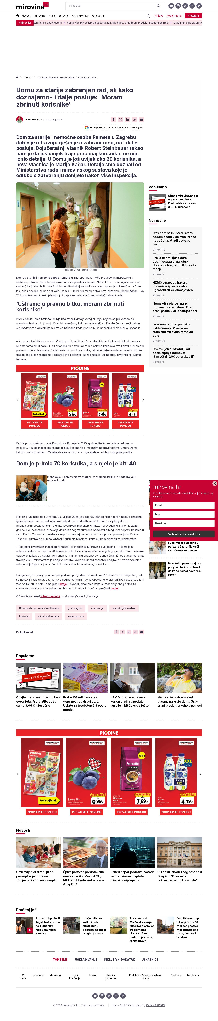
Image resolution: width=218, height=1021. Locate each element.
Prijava (159, 15)
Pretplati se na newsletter (184, 534)
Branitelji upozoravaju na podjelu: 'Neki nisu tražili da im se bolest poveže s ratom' (184, 569)
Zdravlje (64, 15)
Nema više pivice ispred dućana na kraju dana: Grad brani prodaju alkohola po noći (88, 22)
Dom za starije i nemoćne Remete (39, 608)
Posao (92, 975)
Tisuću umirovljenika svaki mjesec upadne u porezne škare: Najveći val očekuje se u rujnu (183, 544)
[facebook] (192, 6)
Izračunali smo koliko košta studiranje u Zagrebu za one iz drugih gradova (94, 926)
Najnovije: (25, 22)
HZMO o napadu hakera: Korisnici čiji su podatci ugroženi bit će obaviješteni (173, 286)
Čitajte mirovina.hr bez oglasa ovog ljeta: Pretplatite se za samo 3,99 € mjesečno (183, 201)
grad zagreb (75, 608)
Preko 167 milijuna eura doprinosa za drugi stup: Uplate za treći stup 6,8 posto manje (174, 263)
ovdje (63, 584)
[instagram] (178, 6)
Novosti (26, 15)
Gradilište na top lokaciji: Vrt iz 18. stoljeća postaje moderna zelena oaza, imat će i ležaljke (188, 928)
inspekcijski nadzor (124, 608)
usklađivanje (86, 959)
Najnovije (157, 220)
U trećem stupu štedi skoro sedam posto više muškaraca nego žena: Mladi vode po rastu (174, 238)
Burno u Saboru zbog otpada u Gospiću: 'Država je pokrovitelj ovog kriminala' (179, 876)
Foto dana (97, 15)
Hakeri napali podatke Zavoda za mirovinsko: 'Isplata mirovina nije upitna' (132, 876)
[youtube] (171, 6)
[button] (143, 399)
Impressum (38, 975)
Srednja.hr (176, 975)
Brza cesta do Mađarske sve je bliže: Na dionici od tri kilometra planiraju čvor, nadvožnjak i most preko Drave (142, 930)
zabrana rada (76, 616)
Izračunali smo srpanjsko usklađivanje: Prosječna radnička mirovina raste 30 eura (173, 330)
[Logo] (32, 6)
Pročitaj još (26, 910)
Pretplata (193, 15)
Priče (52, 15)
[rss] (199, 6)
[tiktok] (185, 6)
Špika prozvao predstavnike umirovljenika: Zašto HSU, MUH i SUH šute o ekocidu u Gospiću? (84, 878)
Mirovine (40, 15)
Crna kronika (80, 15)
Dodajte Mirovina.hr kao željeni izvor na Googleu (116, 127)
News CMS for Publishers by (139, 1005)
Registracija (174, 15)
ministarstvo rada (48, 616)
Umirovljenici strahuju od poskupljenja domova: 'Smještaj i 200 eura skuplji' (173, 352)
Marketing (55, 975)
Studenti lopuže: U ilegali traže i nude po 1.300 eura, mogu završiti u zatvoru (48, 926)
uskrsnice (150, 959)
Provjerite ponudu (34, 424)
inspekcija (97, 608)
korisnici (24, 616)
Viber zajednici (50, 596)
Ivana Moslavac (34, 119)
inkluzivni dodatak (119, 959)
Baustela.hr (193, 975)
